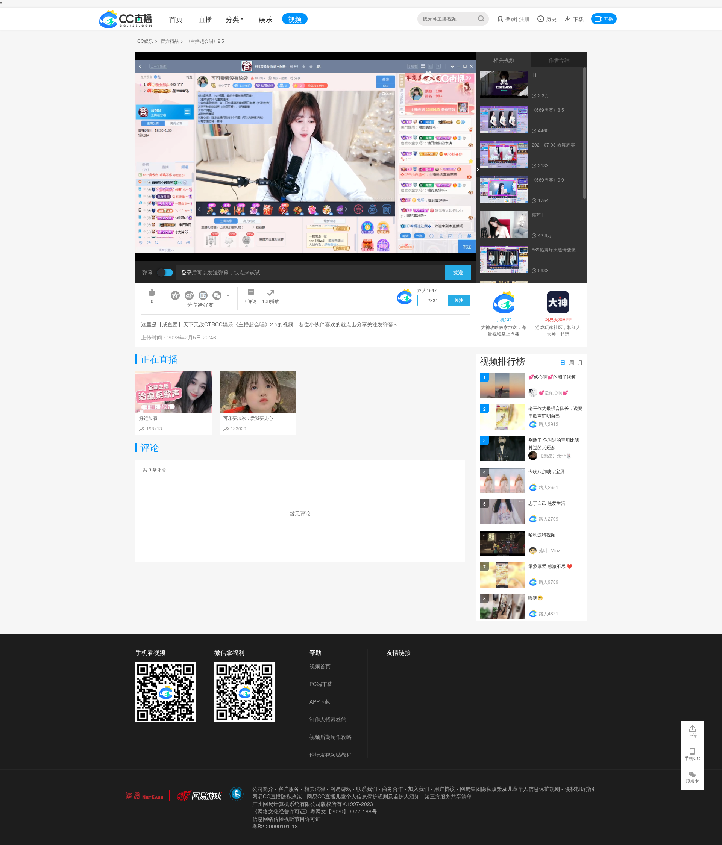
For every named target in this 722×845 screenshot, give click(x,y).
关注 (458, 300)
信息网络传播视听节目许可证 (286, 818)
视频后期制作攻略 (330, 736)
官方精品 (170, 41)
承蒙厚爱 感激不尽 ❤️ (550, 566)
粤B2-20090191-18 (275, 826)
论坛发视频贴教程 (330, 754)
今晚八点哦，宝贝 (546, 471)
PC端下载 (320, 683)
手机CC (692, 758)
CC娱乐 (145, 41)
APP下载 (319, 701)
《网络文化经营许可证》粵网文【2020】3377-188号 (314, 811)
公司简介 (262, 788)
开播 (608, 18)
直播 (205, 19)
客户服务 (288, 788)
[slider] (305, 243)
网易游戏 (340, 788)
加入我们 (418, 788)
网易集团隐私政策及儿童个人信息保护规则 (510, 788)
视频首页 (320, 666)
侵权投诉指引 (580, 788)
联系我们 (366, 788)
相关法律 (314, 788)
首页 (176, 19)
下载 (578, 19)
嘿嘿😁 (535, 597)
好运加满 (148, 418)
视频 (295, 19)
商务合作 (392, 788)
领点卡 (692, 780)
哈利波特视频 (541, 534)
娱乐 (265, 19)
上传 (692, 735)
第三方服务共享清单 (448, 796)
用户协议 (444, 788)
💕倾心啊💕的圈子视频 (552, 376)
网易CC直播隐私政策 (277, 796)
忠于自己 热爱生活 (547, 503)
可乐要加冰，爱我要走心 (248, 418)
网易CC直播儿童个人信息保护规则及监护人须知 (363, 796)
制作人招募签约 (327, 719)
